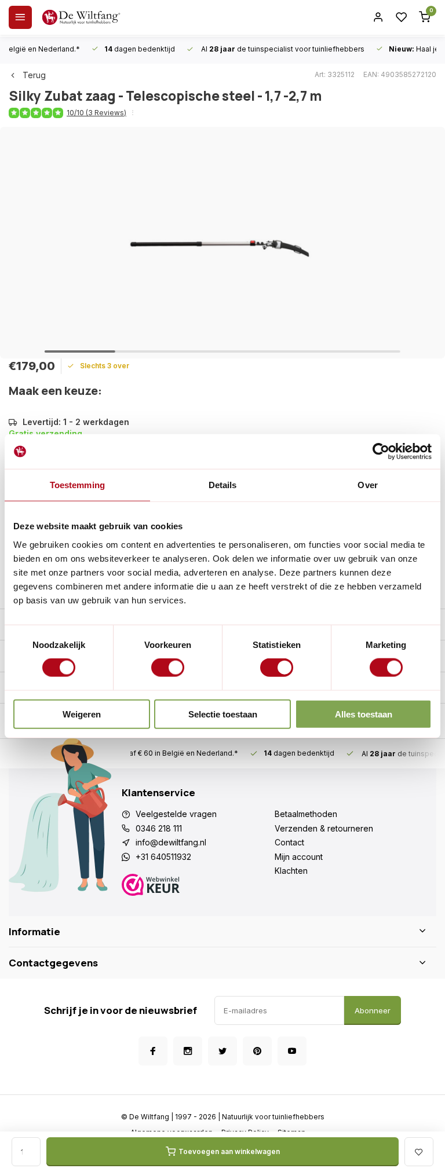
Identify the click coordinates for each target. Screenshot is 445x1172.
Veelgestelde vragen (176, 814)
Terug (34, 75)
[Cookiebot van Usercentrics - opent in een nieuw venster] (381, 451)
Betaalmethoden (306, 814)
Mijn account (299, 857)
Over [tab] (367, 485)
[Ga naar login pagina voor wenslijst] (401, 17)
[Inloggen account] (378, 17)
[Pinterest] (257, 1051)
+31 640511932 (163, 857)
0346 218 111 (159, 828)
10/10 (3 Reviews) (96, 112)
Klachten (291, 871)
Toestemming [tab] (77, 485)
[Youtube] (292, 1051)
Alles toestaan (363, 714)
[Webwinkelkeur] (198, 886)
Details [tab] (223, 485)
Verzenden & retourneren (324, 828)
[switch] (167, 667)
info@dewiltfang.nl (171, 842)
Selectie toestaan (222, 714)
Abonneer (373, 1010)
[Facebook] (152, 1051)
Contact (289, 842)
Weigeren (82, 714)
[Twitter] (222, 1051)
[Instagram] (187, 1051)
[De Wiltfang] (81, 17)
